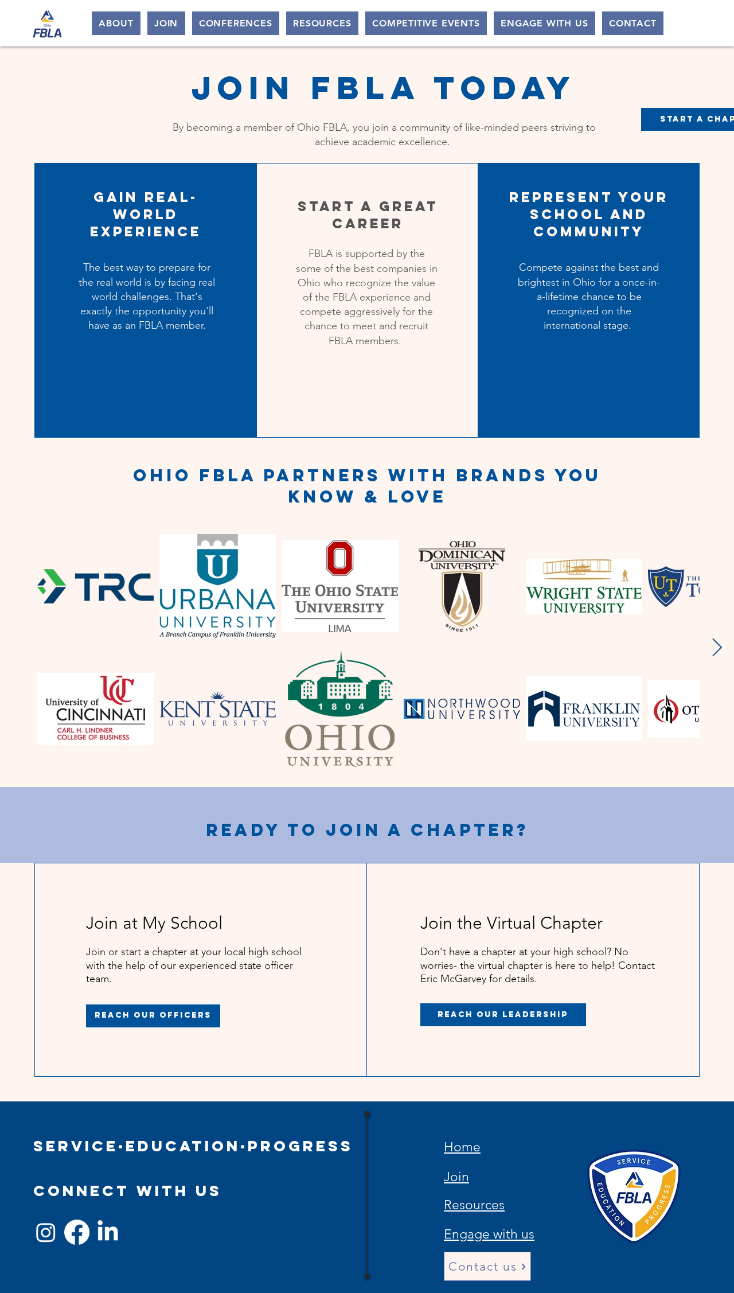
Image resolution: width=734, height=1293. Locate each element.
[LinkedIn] (107, 1232)
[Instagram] (45, 1232)
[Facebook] (76, 1232)
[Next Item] (717, 647)
